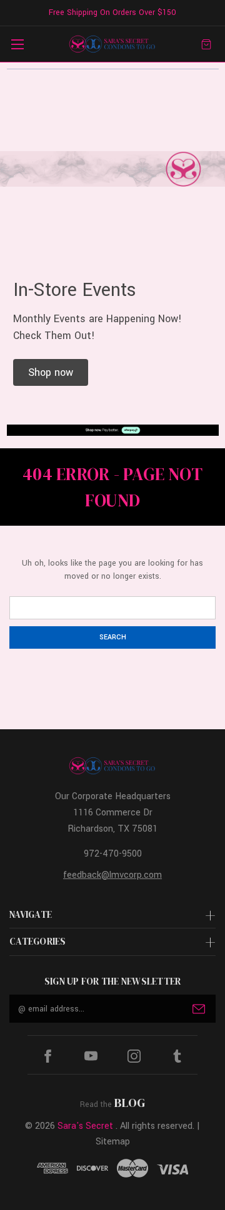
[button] (50, 372)
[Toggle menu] (17, 44)
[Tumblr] (177, 1056)
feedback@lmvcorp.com (112, 875)
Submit (198, 1009)
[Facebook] (47, 1056)
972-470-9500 (113, 853)
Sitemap (113, 1141)
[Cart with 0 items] (206, 44)
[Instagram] (134, 1056)
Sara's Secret (85, 1126)
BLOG (129, 1102)
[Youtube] (91, 1056)
